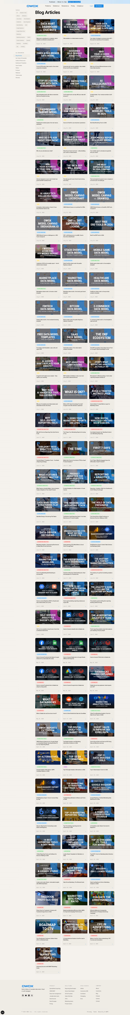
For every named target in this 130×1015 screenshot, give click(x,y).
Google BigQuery (20, 28)
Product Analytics (20, 40)
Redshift (28, 40)
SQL (17, 46)
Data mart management (55, 993)
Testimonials (19, 75)
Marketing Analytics (21, 37)
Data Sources (53, 998)
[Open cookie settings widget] (2, 1012)
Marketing (19, 34)
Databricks (19, 21)
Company (79, 6)
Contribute (82, 993)
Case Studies (19, 65)
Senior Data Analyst (69, 991)
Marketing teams (69, 1001)
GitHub (82, 988)
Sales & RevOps (68, 996)
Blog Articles (19, 55)
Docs (81, 998)
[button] (48, 6)
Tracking (22, 46)
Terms (95, 1012)
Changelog (83, 996)
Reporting (19, 43)
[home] (32, 6)
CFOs (66, 998)
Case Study (19, 18)
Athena (18, 15)
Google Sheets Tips (21, 31)
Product (47, 6)
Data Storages (53, 1001)
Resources (64, 6)
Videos (17, 68)
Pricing (73, 6)
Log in (91, 6)
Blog (97, 993)
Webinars (18, 72)
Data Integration (27, 21)
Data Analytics (27, 18)
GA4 (26, 25)
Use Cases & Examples (21, 58)
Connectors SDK (84, 991)
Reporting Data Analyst (70, 988)
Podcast (18, 70)
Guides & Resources (20, 60)
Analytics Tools (23, 12)
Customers (98, 991)
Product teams (68, 1003)
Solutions (55, 6)
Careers (98, 998)
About (97, 988)
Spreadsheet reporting (55, 988)
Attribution (24, 15)
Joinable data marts (54, 996)
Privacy (89, 1012)
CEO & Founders (69, 993)
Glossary (18, 77)
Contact (98, 1001)
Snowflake (25, 43)
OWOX (28, 37)
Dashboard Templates (21, 63)
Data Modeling (20, 25)
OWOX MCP (52, 991)
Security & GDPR (103, 1012)
